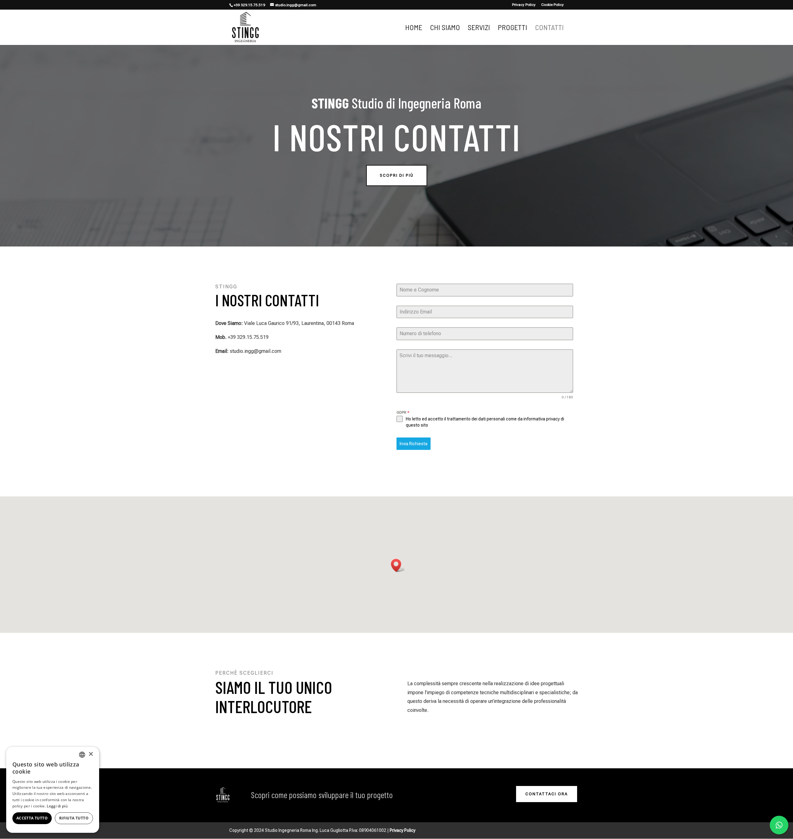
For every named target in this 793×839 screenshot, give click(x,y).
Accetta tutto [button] (32, 818)
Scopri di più (397, 175)
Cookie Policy (552, 5)
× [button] (90, 754)
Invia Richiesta (413, 443)
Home (413, 28)
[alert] (52, 790)
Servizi (479, 28)
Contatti (549, 28)
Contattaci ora (546, 794)
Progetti (512, 28)
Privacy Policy (524, 5)
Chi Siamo (445, 28)
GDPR (402, 412)
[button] (398, 565)
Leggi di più (57, 806)
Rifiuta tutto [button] (74, 818)
